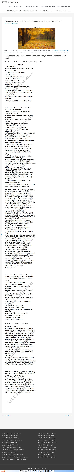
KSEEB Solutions (21, 471)
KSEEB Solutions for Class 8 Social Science (47, 433)
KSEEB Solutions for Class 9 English (10, 435)
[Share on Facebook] (1, 237)
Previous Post (6, 415)
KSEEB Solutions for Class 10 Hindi (10, 444)
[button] (37, 471)
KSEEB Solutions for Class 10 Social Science (12, 440)
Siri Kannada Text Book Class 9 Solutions (11, 439)
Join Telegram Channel (52, 471)
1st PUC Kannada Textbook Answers (10, 451)
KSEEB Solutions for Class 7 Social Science (47, 442)
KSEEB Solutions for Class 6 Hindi (45, 454)
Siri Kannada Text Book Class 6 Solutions (47, 456)
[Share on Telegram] (1, 234)
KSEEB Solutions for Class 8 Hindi (45, 437)
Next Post (68, 415)
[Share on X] (1, 240)
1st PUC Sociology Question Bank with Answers (12, 454)
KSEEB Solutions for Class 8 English (46, 435)
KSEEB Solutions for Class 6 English (46, 452)
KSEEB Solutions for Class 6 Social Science (47, 451)
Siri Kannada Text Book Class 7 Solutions (47, 447)
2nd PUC (45, 471)
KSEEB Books (48, 471)
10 (39, 471)
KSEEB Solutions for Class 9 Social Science (11, 433)
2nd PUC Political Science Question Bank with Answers (14, 459)
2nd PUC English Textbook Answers (10, 456)
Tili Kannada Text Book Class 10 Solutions (11, 447)
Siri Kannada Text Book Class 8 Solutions (47, 439)
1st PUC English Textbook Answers (10, 452)
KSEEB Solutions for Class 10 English (10, 442)
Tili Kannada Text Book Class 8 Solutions (47, 440)
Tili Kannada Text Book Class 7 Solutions (47, 449)
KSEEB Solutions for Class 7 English (46, 444)
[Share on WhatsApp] (1, 232)
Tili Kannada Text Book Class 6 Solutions (47, 457)
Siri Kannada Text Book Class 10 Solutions (11, 445)
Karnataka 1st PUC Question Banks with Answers (13, 449)
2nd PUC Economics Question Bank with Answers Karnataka (15, 457)
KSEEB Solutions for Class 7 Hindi (45, 445)
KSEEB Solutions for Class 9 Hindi (9, 437)
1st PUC (42, 471)
